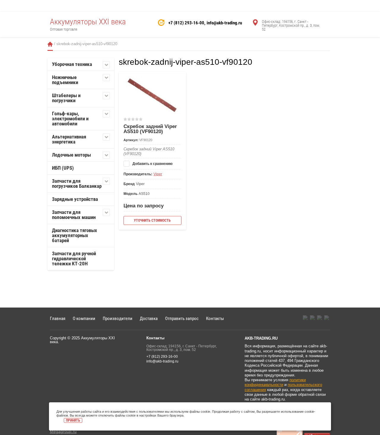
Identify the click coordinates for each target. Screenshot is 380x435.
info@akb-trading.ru (224, 23)
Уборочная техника (72, 64)
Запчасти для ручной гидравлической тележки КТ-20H (74, 258)
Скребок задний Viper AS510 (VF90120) (150, 129)
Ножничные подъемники (65, 79)
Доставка (149, 318)
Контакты (215, 318)
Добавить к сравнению (152, 164)
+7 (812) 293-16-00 (186, 23)
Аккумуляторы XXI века (88, 21)
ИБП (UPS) (63, 168)
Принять (73, 420)
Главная (50, 44)
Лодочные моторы (71, 155)
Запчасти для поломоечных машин (74, 214)
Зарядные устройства (75, 199)
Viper (157, 174)
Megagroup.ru (63, 431)
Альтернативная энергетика (69, 139)
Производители (117, 318)
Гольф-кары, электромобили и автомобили (70, 119)
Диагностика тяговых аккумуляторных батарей (74, 235)
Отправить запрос (182, 318)
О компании (84, 318)
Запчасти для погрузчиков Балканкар (77, 183)
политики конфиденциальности (275, 382)
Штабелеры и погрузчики (66, 97)
